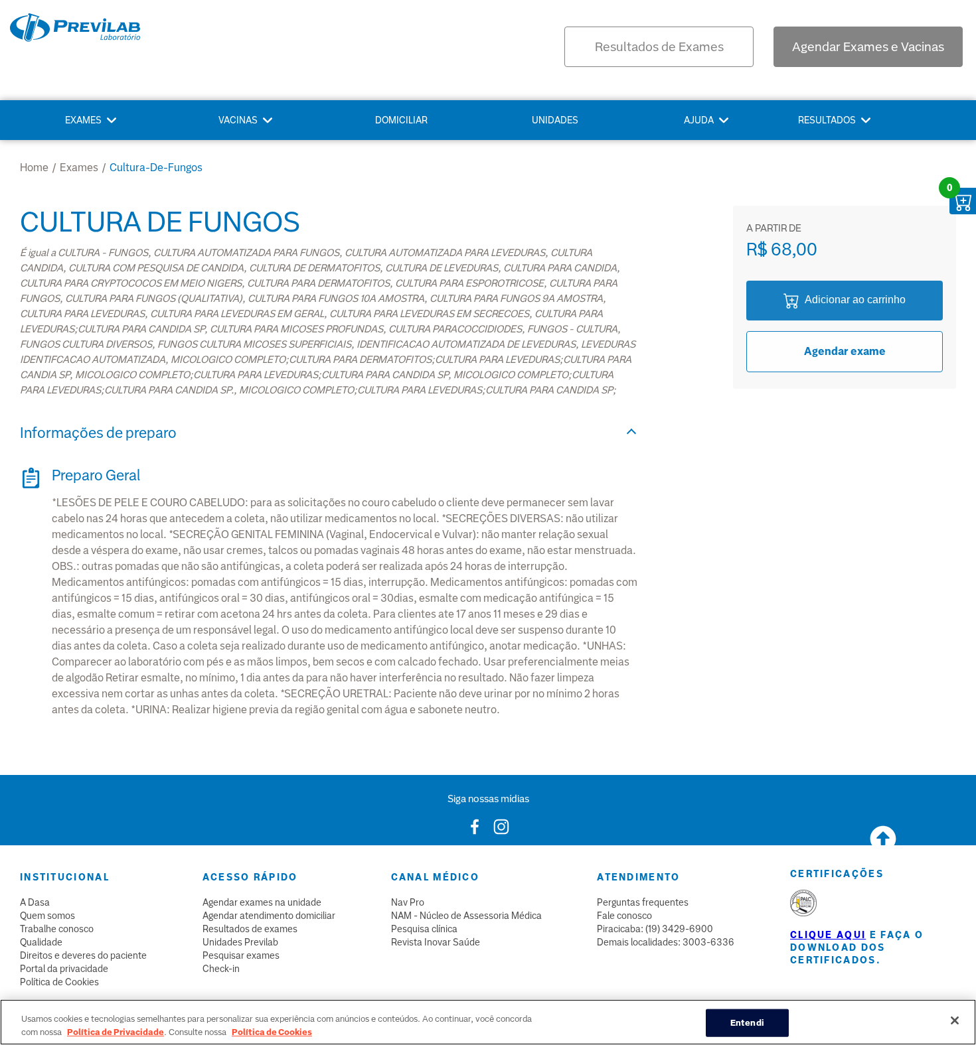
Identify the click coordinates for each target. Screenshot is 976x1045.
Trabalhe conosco (57, 929)
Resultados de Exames (659, 46)
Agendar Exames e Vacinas (868, 46)
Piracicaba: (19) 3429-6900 (655, 929)
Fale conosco (624, 915)
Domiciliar (401, 120)
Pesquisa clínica (424, 929)
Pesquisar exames (241, 955)
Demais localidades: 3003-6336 (665, 942)
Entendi (747, 1023)
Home (34, 167)
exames (79, 167)
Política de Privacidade (115, 1031)
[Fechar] (954, 1020)
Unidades (555, 120)
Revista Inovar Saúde (435, 942)
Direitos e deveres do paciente (83, 955)
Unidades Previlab (240, 942)
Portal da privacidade (64, 968)
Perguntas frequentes (643, 902)
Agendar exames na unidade (262, 902)
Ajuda (699, 120)
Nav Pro (407, 902)
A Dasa (35, 902)
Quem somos (47, 915)
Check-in (221, 968)
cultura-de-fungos (156, 167)
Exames (83, 120)
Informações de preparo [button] (98, 433)
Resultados (827, 120)
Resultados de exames (250, 929)
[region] (488, 1022)
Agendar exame (845, 351)
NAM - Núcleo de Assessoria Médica (466, 915)
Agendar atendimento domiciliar (269, 915)
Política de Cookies (59, 982)
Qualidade (41, 942)
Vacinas (238, 120)
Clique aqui (828, 935)
